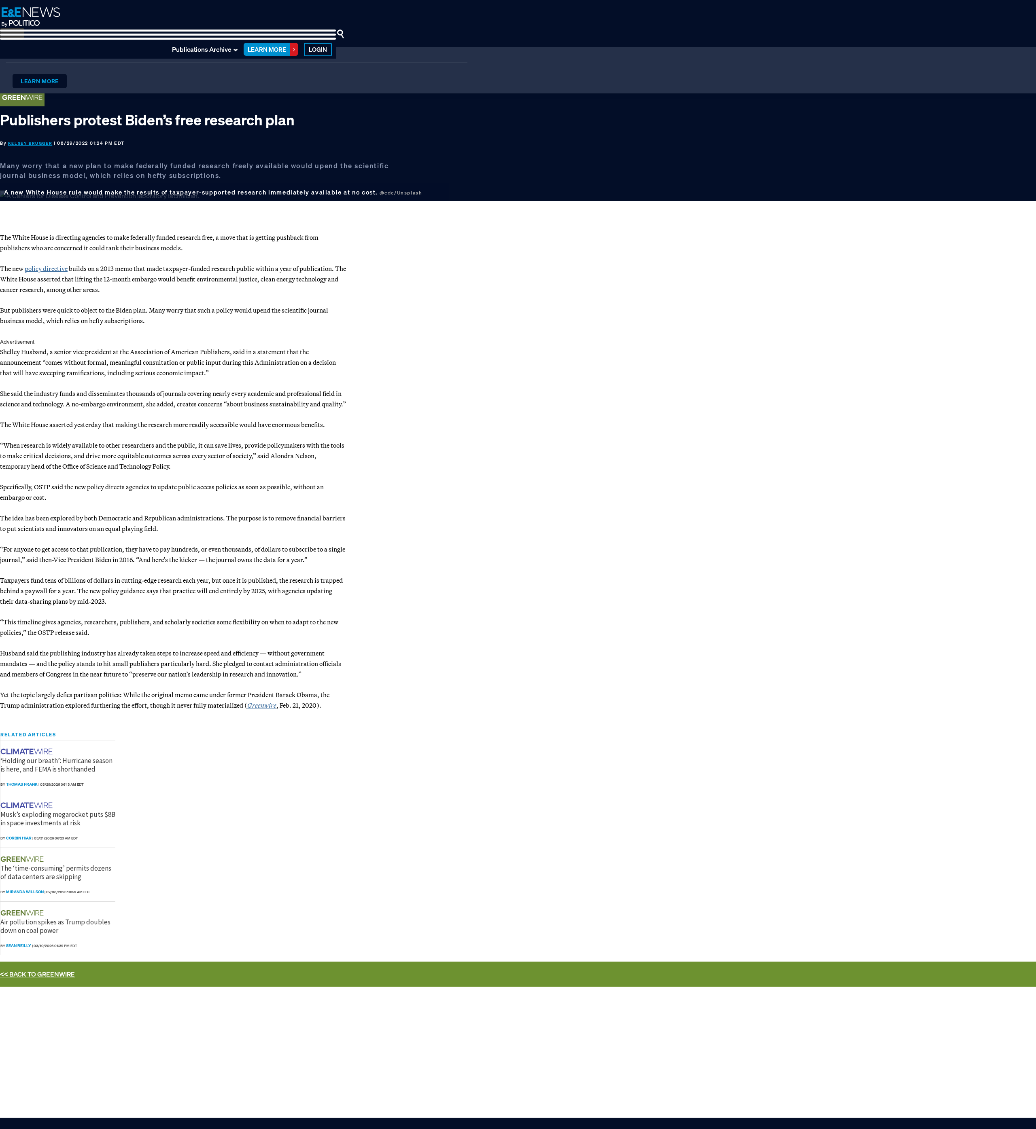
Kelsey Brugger (30, 143)
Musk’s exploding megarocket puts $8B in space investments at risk (57, 818)
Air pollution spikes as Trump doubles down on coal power (55, 926)
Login (318, 49)
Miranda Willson (25, 891)
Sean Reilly (18, 945)
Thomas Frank (22, 784)
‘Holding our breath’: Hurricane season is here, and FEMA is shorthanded (56, 764)
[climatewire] (27, 751)
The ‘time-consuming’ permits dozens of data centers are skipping (55, 872)
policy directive (46, 268)
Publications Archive (201, 49)
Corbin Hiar (19, 838)
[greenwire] (23, 859)
